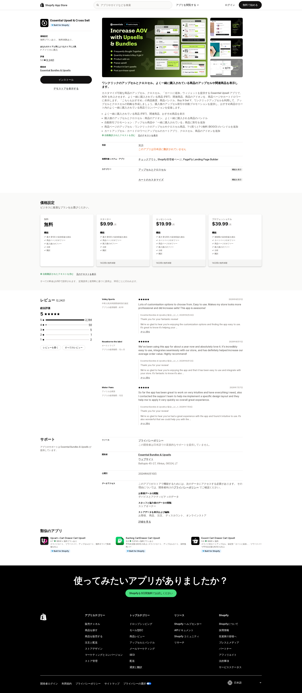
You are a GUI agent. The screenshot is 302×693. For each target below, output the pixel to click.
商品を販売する (94, 636)
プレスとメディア (229, 642)
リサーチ (179, 642)
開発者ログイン (49, 683)
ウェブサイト (146, 459)
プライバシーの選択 (134, 683)
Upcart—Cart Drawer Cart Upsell (67, 538)
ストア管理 (91, 660)
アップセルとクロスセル (152, 169)
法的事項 (224, 660)
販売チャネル (92, 623)
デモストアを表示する (66, 88)
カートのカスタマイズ (151, 179)
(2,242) (50, 60)
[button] (75, 545)
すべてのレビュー (74, 347)
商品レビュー (137, 636)
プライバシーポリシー (151, 440)
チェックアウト (147, 159)
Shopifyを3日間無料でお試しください (151, 593)
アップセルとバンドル (142, 642)
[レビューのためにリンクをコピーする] (116, 299)
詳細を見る (144, 521)
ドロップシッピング (141, 623)
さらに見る (145, 332)
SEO (132, 654)
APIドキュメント (183, 630)
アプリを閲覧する (186, 4)
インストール (66, 79)
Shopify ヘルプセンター (188, 623)
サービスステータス (230, 667)
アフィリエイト (228, 654)
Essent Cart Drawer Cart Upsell (218, 538)
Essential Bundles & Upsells (55, 70)
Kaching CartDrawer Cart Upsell (143, 538)
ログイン (230, 4)
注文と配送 (91, 642)
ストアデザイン (94, 648)
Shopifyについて (228, 623)
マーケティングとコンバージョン (104, 654)
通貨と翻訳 (136, 667)
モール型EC (136, 630)
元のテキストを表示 (148, 135)
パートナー (225, 648)
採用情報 (224, 630)
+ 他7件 (227, 68)
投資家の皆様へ (228, 636)
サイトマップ (112, 683)
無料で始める (250, 4)
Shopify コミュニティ (186, 636)
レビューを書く (50, 347)
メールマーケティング (142, 648)
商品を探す (91, 630)
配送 (132, 660)
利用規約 (67, 683)
